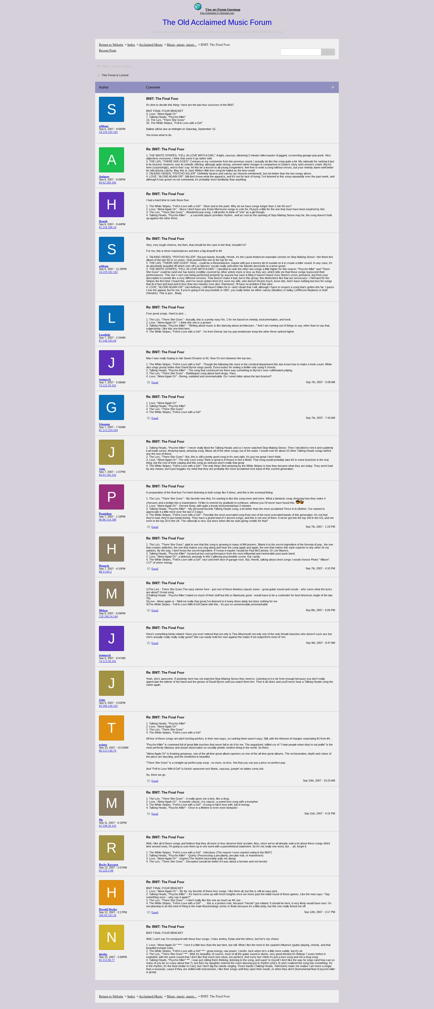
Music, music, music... (182, 45)
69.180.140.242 (108, 705)
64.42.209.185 (107, 182)
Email (154, 382)
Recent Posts (107, 50)
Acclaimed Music (151, 45)
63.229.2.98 (106, 870)
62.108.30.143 (107, 825)
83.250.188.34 (107, 227)
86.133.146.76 (107, 750)
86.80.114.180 (107, 519)
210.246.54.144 (108, 616)
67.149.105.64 (107, 340)
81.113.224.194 (108, 430)
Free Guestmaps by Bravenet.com (217, 13)
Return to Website (111, 45)
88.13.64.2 (105, 571)
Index (131, 45)
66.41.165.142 (107, 474)
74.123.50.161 (107, 385)
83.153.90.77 (107, 959)
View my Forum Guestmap (222, 9)
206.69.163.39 (107, 915)
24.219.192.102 (108, 131)
